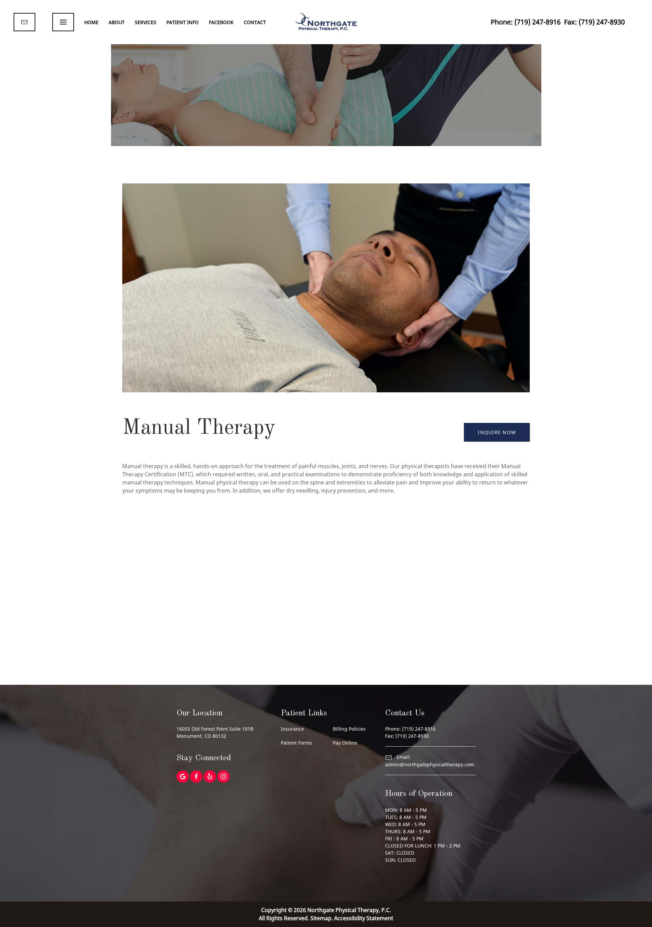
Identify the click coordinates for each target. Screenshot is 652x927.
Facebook (221, 22)
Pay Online (345, 742)
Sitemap (320, 918)
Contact (255, 22)
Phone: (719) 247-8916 (526, 21)
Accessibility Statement (363, 918)
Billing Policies (349, 729)
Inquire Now (497, 432)
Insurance (292, 729)
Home (91, 22)
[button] (63, 22)
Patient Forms (296, 742)
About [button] (117, 22)
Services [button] (145, 22)
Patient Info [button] (182, 22)
